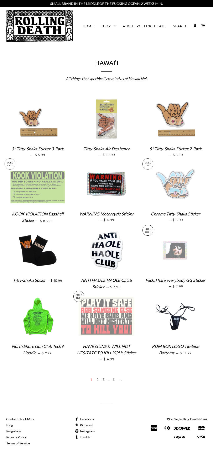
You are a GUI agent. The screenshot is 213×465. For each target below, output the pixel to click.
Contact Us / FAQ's (20, 419)
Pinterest (86, 425)
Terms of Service (18, 443)
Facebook (86, 419)
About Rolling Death (144, 26)
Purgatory (13, 431)
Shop (106, 26)
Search (180, 26)
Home (88, 26)
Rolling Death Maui (193, 419)
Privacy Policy (16, 437)
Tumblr (84, 437)
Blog (9, 425)
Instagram (87, 431)
